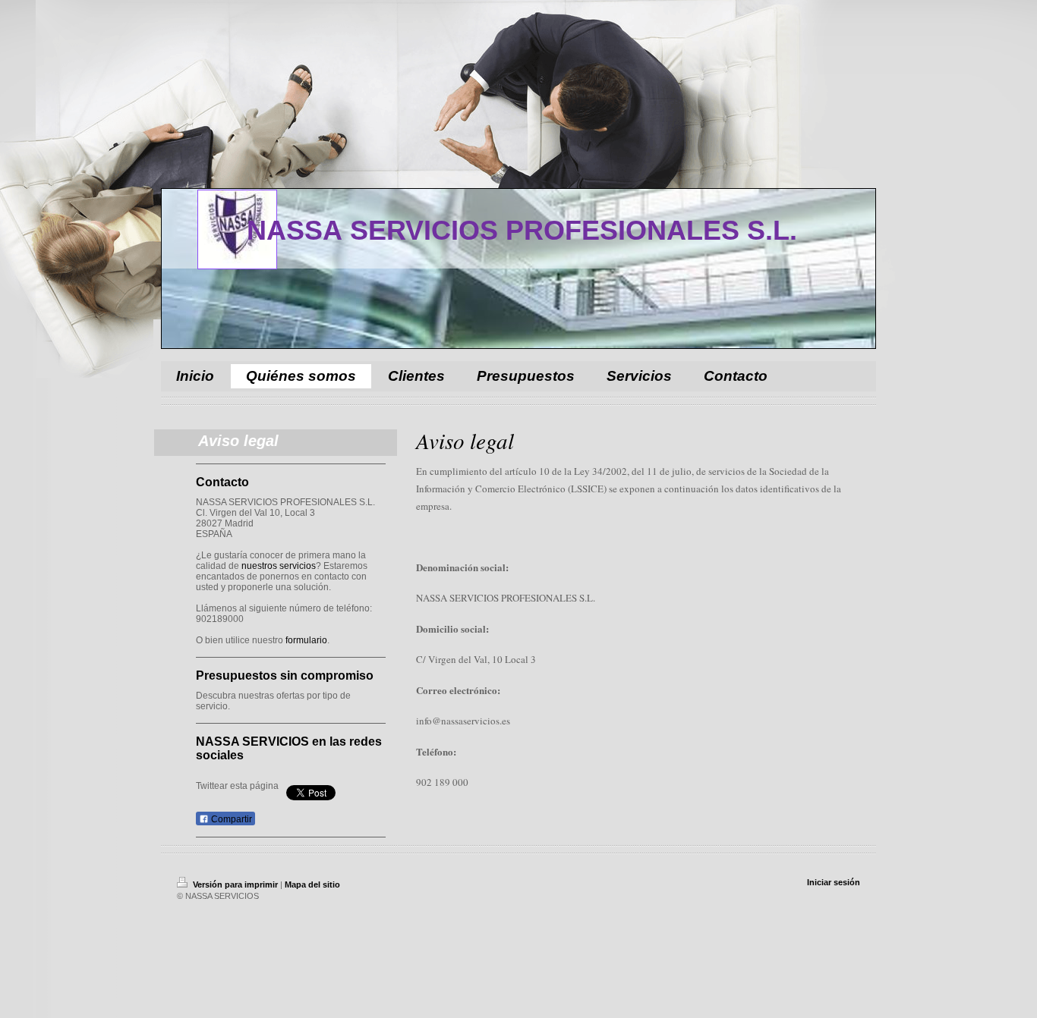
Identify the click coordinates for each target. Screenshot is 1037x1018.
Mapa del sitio (312, 884)
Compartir (230, 819)
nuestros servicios (278, 566)
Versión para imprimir (235, 884)
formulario (306, 640)
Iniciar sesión (833, 882)
